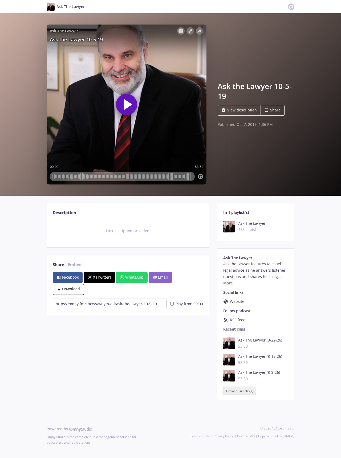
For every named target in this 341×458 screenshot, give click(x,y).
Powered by (58, 428)
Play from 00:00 (189, 303)
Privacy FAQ (246, 436)
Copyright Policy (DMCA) (276, 436)
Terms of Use (200, 436)
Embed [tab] (75, 264)
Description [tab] (64, 212)
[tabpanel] (128, 231)
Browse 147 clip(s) (239, 391)
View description (242, 110)
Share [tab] (58, 264)
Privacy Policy (224, 436)
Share (275, 110)
